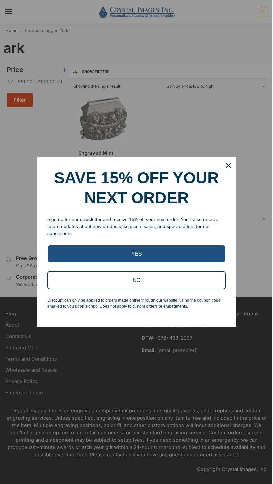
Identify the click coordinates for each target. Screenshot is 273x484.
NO (136, 280)
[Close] (228, 165)
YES (136, 254)
